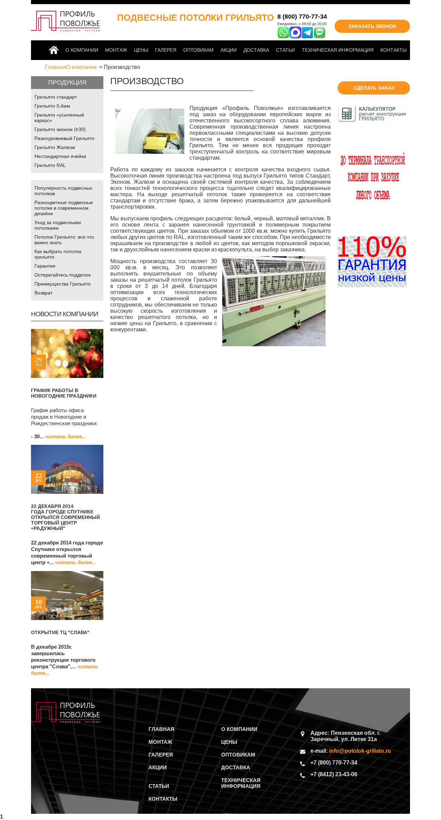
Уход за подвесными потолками (57, 225)
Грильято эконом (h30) (60, 129)
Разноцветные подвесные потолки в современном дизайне (63, 208)
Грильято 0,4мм (52, 106)
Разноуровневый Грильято (64, 138)
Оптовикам (198, 50)
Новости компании (64, 314)
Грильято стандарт (55, 97)
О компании (81, 50)
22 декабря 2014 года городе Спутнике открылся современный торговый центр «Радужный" (65, 517)
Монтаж (116, 50)
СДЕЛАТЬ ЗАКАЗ (373, 88)
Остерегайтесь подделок (62, 275)
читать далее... (65, 436)
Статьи (285, 50)
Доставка (256, 50)
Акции (228, 50)
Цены (141, 50)
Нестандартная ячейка (60, 156)
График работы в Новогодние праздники (63, 393)
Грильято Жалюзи (54, 147)
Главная (55, 50)
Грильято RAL (50, 165)
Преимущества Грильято (62, 284)
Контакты (393, 50)
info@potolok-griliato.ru (360, 751)
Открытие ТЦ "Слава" (60, 632)
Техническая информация (337, 50)
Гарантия (44, 266)
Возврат (43, 293)
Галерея (165, 50)
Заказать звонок (372, 26)
